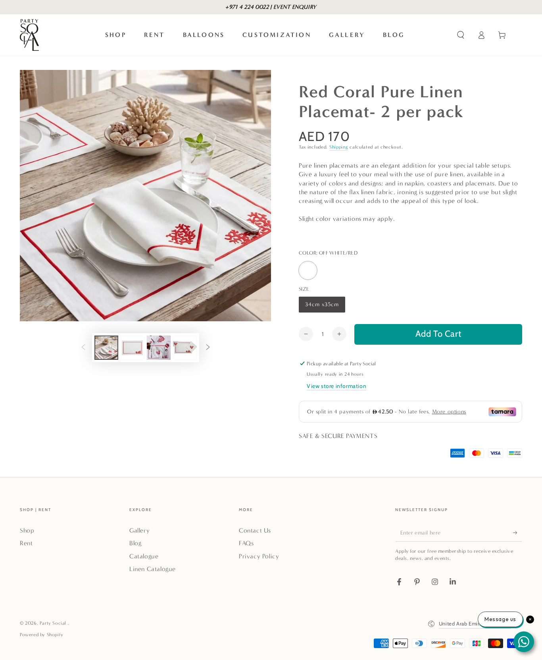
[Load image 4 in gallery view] (185, 348)
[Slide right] (208, 348)
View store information (336, 386)
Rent (26, 543)
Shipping (338, 147)
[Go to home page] (29, 35)
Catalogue (143, 556)
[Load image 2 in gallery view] (132, 348)
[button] (460, 35)
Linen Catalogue (152, 569)
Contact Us (255, 530)
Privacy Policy (259, 556)
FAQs (246, 543)
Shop (27, 530)
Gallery (139, 530)
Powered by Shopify (41, 634)
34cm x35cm (322, 307)
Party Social (54, 623)
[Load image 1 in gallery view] (106, 348)
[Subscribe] (517, 532)
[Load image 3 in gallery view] (159, 348)
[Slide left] (83, 348)
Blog (135, 543)
